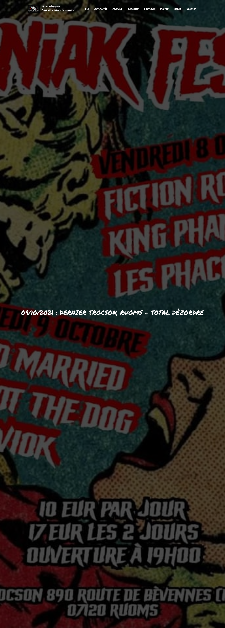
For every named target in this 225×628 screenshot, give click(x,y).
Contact (191, 8)
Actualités (100, 8)
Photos (164, 8)
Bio (87, 8)
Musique (117, 8)
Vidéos (177, 8)
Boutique (149, 8)
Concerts (133, 8)
